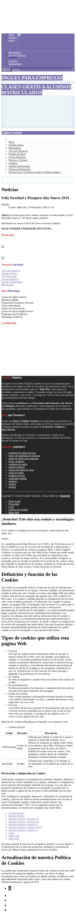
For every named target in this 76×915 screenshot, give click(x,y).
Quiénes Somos (9, 273)
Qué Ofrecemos (9, 276)
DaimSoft (65, 496)
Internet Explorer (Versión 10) (23, 821)
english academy (16, 467)
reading (12, 484)
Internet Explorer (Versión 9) (23, 824)
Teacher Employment (12, 282)
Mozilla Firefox (16, 816)
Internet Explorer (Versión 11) (23, 818)
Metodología (7, 285)
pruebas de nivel (16, 475)
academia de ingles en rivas (22, 453)
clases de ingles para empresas (23, 458)
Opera (11, 833)
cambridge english (17, 478)
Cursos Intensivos (10, 279)
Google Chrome (16, 813)
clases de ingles (16, 472)
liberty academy (16, 461)
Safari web (13, 836)
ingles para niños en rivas (21, 470)
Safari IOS (13, 838)
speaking (12, 481)
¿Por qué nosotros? (10, 270)
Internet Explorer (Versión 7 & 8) (25, 827)
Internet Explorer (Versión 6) (23, 830)
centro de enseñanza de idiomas (24, 455)
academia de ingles (17, 464)
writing (12, 487)
